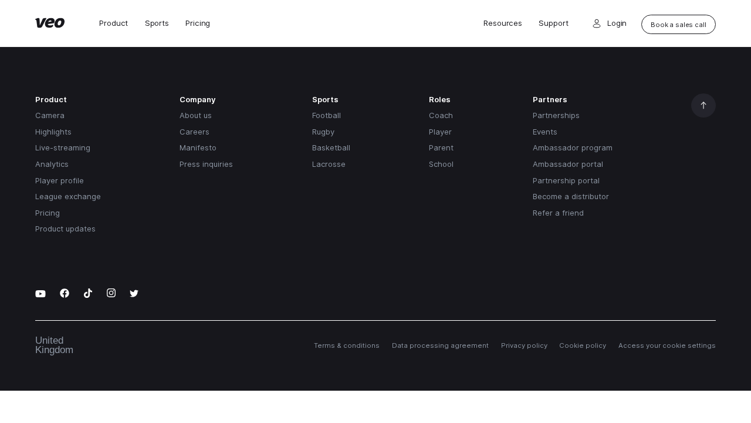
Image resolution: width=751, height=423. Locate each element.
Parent (441, 147)
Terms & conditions (347, 345)
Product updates (65, 228)
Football (326, 115)
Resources (502, 23)
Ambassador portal (568, 164)
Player (440, 131)
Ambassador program (573, 147)
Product (113, 23)
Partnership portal (566, 180)
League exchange (68, 196)
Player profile (59, 180)
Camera (50, 115)
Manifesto (198, 147)
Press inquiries (206, 164)
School (441, 164)
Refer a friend (558, 212)
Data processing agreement (440, 345)
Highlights (53, 131)
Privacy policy (524, 345)
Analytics (52, 164)
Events (545, 131)
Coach (441, 115)
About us (196, 115)
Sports (157, 23)
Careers (194, 131)
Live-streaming (62, 147)
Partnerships (556, 115)
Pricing (197, 23)
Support (553, 23)
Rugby (323, 131)
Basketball (331, 147)
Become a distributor (571, 196)
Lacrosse (329, 164)
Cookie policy (582, 345)
